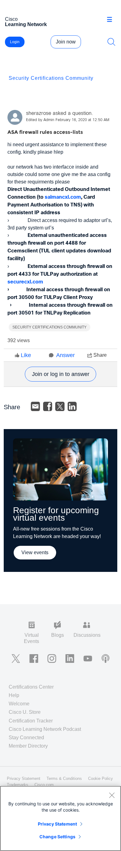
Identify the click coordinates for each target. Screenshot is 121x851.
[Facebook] (47, 406)
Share (100, 355)
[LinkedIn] (72, 406)
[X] (60, 406)
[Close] (112, 795)
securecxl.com (25, 282)
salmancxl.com (63, 197)
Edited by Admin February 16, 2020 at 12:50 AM (67, 120)
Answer (65, 355)
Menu (111, 20)
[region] (60, 818)
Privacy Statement (57, 823)
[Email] (35, 406)
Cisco (26, 21)
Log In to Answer (60, 374)
